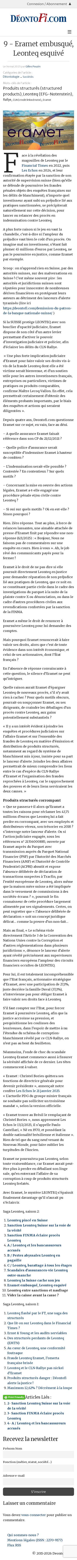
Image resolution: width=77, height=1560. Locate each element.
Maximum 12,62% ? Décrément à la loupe (39, 1388)
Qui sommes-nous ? (23, 1535)
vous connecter (33, 1515)
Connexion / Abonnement (47, 4)
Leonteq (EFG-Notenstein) (47, 94)
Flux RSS (14, 1545)
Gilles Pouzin (32, 66)
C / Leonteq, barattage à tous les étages (39, 1265)
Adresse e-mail (13, 1475)
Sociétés (28, 76)
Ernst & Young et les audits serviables (37, 1333)
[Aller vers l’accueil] (38, 17)
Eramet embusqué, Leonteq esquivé (37, 1285)
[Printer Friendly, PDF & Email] (14, 1397)
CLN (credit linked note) (27, 99)
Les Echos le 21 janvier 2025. (38, 1091)
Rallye (7, 99)
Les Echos (30, 170)
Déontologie (11, 76)
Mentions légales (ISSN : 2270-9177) (35, 1540)
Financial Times (35, 165)
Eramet (47, 99)
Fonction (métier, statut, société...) (27, 1462)
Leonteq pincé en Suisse (27, 1220)
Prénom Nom (12, 1448)
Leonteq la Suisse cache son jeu (33, 1280)
